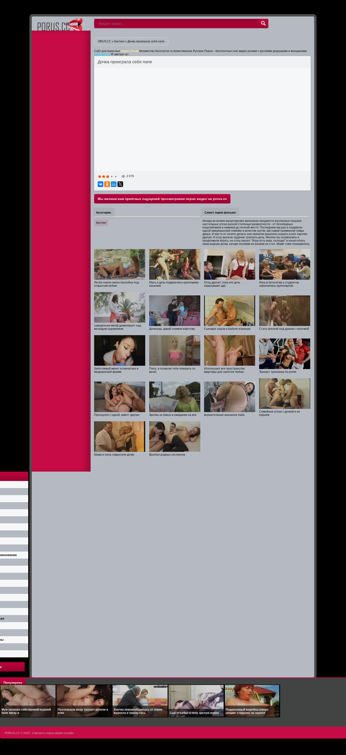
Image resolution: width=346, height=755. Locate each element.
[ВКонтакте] (100, 184)
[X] (120, 184)
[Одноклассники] (107, 184)
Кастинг (101, 222)
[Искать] (263, 23)
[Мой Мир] (114, 184)
